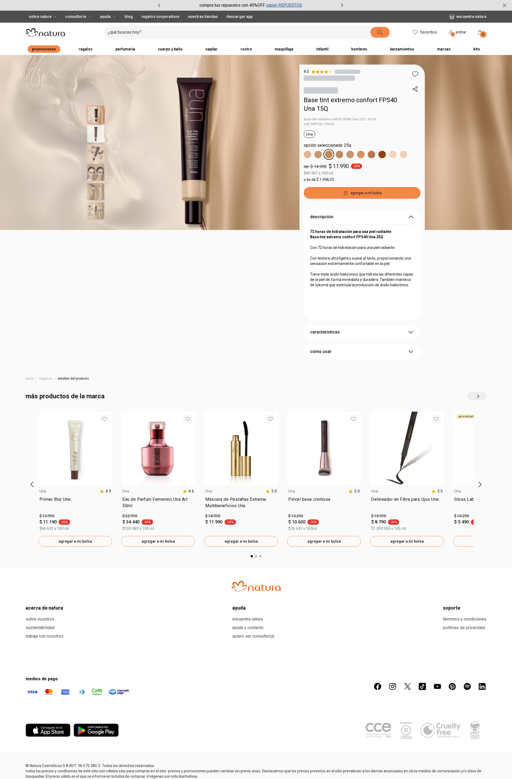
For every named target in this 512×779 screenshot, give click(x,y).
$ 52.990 (129, 516)
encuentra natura (471, 16)
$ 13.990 (46, 516)
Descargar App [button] (239, 16)
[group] (250, 5)
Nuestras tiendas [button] (203, 16)
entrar (459, 33)
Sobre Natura (40, 16)
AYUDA (105, 16)
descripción (321, 216)
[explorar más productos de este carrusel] (476, 396)
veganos (45, 378)
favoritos (428, 32)
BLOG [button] (129, 16)
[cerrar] (504, 5)
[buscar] (380, 32)
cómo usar (320, 351)
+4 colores (396, 726)
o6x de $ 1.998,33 (319, 179)
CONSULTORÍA (75, 16)
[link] (75, 503)
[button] (415, 74)
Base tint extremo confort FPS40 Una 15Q (350, 104)
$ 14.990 (212, 516)
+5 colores (65, 726)
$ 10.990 (378, 516)
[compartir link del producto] (415, 89)
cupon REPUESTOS (284, 5)
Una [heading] (42, 491)
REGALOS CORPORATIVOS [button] (160, 16)
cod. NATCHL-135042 (319, 124)
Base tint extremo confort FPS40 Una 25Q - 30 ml (340, 119)
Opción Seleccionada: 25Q (327, 145)
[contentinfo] (105, 491)
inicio (30, 378)
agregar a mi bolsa (75, 541)
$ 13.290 (295, 516)
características (325, 332)
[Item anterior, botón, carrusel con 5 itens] (159, 5)
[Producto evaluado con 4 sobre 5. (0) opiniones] (347, 71)
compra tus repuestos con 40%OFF (232, 5)
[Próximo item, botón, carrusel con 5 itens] (342, 5)
